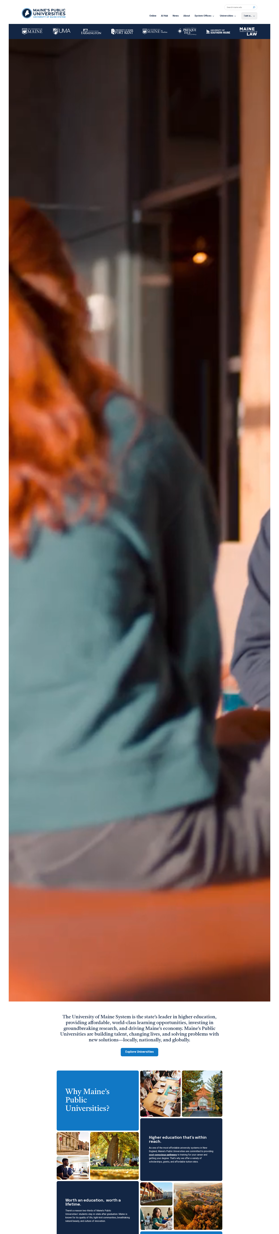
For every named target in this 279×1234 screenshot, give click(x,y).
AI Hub (164, 15)
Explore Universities (139, 1052)
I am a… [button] (248, 15)
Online (152, 15)
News (176, 15)
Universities (226, 15)
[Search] (253, 7)
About (186, 15)
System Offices (203, 15)
